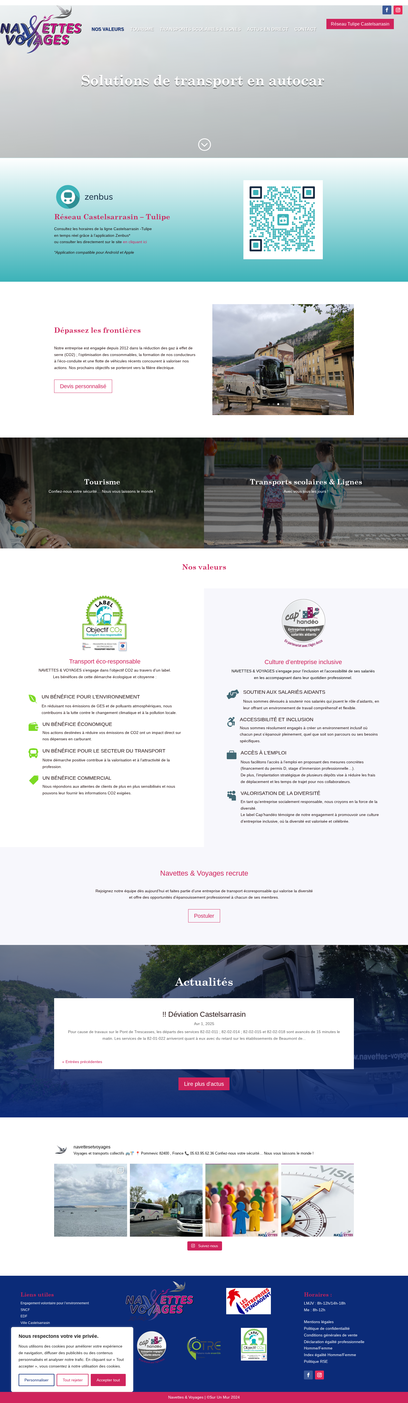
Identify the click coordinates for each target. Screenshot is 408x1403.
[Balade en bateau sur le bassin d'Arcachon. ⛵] (90, 1200)
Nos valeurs (108, 29)
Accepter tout (108, 1380)
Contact (305, 29)
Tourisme (142, 29)
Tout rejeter (73, 1380)
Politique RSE (316, 1361)
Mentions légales (319, 1322)
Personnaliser (36, 1380)
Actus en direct (267, 29)
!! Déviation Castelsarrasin (204, 1014)
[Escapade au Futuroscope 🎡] (166, 1200)
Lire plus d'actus (204, 1084)
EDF (24, 1316)
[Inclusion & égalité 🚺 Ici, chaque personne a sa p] (241, 1200)
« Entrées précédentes (82, 1061)
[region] (72, 1359)
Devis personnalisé (83, 386)
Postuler (204, 916)
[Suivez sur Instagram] (398, 10)
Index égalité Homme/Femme (330, 1355)
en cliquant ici (135, 242)
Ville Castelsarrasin (36, 1323)
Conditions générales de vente (330, 1335)
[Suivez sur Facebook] (386, 10)
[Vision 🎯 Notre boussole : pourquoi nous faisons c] (317, 1200)
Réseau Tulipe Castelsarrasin (360, 24)
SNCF (25, 1310)
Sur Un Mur (220, 1397)
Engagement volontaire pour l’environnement (55, 1303)
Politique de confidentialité (327, 1328)
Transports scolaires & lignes (200, 29)
